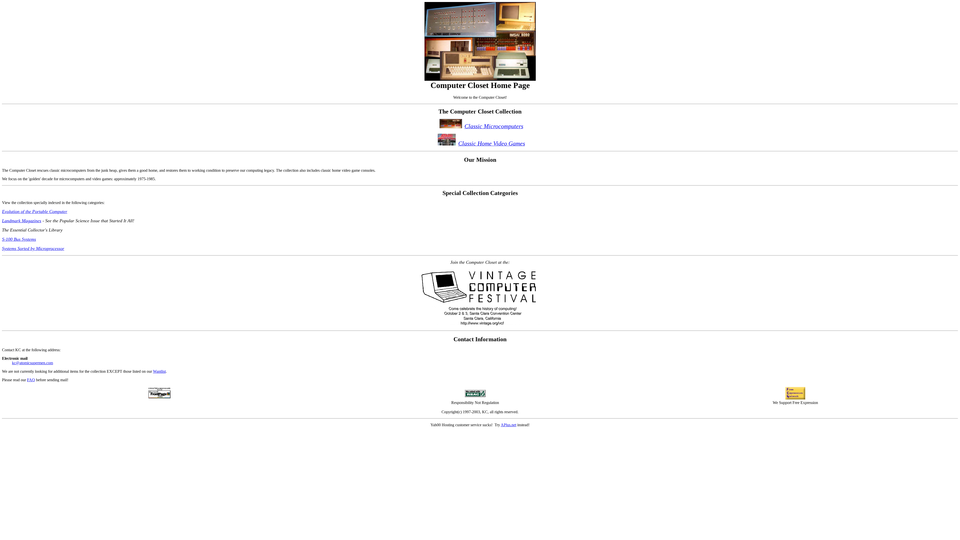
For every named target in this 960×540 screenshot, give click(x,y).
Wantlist (159, 371)
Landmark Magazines (21, 220)
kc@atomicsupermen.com (32, 363)
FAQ (31, 380)
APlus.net (508, 425)
